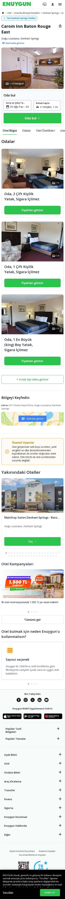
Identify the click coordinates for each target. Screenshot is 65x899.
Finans (8, 799)
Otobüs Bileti (12, 772)
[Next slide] (57, 168)
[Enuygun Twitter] (33, 700)
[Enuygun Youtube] (46, 700)
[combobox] (19, 106)
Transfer (9, 790)
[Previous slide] (7, 168)
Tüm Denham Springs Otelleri (21, 18)
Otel (6, 763)
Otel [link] (9, 13)
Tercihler (8, 892)
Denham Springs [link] (51, 13)
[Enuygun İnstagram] (26, 700)
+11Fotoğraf (17, 83)
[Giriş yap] (53, 4)
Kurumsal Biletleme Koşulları (32, 855)
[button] (32, 68)
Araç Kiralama (12, 781)
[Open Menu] (60, 4)
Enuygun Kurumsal (15, 817)
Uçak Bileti (10, 754)
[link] (3, 12)
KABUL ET (50, 892)
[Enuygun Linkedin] (39, 700)
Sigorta (8, 808)
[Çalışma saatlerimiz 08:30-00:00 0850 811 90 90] (44, 3)
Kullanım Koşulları (47, 851)
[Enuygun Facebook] (19, 700)
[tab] (10, 130)
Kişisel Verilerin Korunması (22, 851)
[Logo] (17, 4)
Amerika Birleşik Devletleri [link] (27, 13)
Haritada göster (35, 418)
